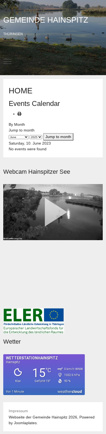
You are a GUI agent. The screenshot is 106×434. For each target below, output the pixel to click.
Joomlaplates (25, 423)
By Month (17, 124)
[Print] (19, 114)
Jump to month (22, 130)
